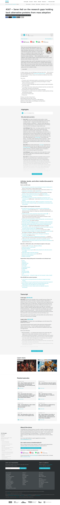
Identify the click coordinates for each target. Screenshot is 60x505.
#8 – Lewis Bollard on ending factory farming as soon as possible (47, 405)
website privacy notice (16, 495)
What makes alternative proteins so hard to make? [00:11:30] (7, 448)
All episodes (14, 4)
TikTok (23, 483)
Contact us (41, 485)
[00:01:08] (30, 319)
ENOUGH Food (25, 263)
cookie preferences (37, 495)
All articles (33, 4)
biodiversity (31, 193)
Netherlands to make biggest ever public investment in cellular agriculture (37, 221)
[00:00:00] (29, 297)
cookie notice (29, 495)
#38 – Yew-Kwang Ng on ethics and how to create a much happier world (26, 415)
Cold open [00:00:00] (5, 441)
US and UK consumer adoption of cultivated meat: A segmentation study (37, 231)
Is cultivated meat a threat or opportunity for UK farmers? (33, 236)
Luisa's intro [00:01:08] (5, 442)
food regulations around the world (45, 201)
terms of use (22, 495)
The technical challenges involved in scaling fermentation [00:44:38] (7, 452)
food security (37, 193)
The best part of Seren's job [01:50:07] (6, 459)
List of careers (8, 478)
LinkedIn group (25, 481)
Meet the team (41, 481)
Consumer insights (26, 201)
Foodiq (23, 269)
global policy (32, 201)
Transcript (2, 440)
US (29, 245)
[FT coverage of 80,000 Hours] (16, 502)
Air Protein (24, 265)
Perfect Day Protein (26, 267)
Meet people (38, 4)
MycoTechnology (25, 271)
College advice (9, 484)
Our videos (24, 476)
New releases (28, 4)
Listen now (21, 388)
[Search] (54, 4)
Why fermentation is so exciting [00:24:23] (7, 450)
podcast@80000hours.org (26, 439)
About (47, 4)
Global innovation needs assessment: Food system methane (34, 213)
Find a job (41, 474)
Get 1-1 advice (41, 475)
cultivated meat (38, 191)
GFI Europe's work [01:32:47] (6, 456)
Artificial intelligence (9, 482)
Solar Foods (24, 264)
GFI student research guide (27, 249)
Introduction (3, 434)
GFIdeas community (26, 256)
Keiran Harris (17, 15)
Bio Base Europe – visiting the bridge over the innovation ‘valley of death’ (37, 275)
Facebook (24, 482)
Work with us (43, 4)
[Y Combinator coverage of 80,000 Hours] (47, 502)
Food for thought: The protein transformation (31, 229)
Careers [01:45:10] (4, 457)
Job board (39, 1)
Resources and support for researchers (30, 195)
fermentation (30, 191)
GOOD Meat (24, 268)
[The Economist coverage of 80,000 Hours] (10, 502)
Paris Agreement (26, 147)
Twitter (23, 478)
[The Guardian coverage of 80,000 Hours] (23, 502)
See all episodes (48, 38)
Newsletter (24, 477)
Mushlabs (24, 262)
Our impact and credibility (43, 482)
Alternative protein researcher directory (30, 252)
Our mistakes (41, 483)
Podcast (35, 1)
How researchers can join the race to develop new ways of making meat (37, 187)
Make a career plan (42, 476)
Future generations (9, 481)
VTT (23, 274)
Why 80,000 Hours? (42, 479)
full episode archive (26, 456)
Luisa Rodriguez (10, 15)
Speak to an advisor (44, 468)
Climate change (25, 193)
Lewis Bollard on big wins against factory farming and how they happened (37, 282)
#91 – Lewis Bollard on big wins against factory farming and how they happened (47, 383)
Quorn (23, 260)
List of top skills (9, 477)
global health (44, 193)
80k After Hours (25, 475)
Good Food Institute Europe (39, 73)
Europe (31, 245)
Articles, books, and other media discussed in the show (6, 438)
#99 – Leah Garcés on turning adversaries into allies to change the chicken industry (46, 395)
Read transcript (24, 38)
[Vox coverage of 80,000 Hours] (40, 502)
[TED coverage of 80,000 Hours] (32, 502)
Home (6, 4)
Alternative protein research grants (29, 253)
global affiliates (38, 245)
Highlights (2, 436)
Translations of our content (11, 488)
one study (42, 144)
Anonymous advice (9, 483)
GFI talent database (26, 248)
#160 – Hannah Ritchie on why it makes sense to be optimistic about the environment (26, 406)
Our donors (41, 484)
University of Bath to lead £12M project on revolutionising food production (37, 223)
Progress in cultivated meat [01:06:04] (6, 455)
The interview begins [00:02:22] (7, 444)
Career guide (26, 1)
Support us (41, 486)
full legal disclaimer (10, 495)
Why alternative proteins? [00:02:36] (6, 446)
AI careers (31, 1)
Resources (44, 1)
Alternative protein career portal (28, 247)
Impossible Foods (25, 272)
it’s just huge (37, 137)
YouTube (24, 484)
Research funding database (27, 255)
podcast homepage (33, 455)
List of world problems (10, 476)
